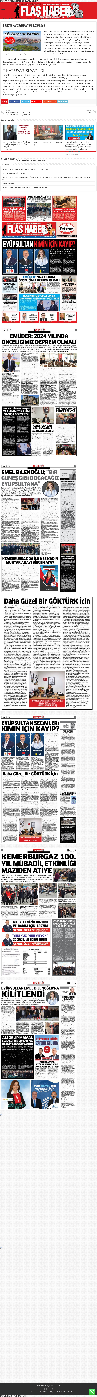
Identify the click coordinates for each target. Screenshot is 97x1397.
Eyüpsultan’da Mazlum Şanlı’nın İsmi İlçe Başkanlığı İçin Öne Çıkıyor (16, 144)
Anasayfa (4, 19)
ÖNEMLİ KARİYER (8, 183)
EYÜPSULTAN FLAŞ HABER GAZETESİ (49, 1386)
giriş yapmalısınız (39, 160)
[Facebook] (50, 1388)
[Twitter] (52, 1388)
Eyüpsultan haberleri (16, 19)
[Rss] (44, 1388)
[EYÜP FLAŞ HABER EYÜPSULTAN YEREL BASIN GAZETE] (48, 10)
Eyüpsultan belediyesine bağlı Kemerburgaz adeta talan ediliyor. (25, 187)
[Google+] (47, 1388)
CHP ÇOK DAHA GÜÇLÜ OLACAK (48, 142)
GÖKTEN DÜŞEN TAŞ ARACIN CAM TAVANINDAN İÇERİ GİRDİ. (18, 113)
